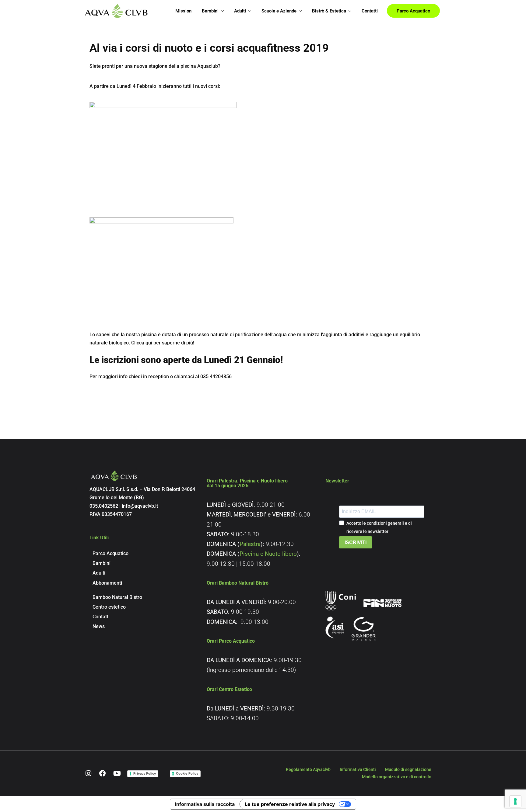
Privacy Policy (144, 773)
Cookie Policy (187, 773)
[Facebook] (102, 773)
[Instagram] (88, 773)
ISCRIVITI (355, 542)
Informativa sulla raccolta (205, 804)
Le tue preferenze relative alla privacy (290, 804)
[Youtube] (117, 773)
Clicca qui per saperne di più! (162, 343)
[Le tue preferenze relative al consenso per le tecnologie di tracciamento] (515, 801)
